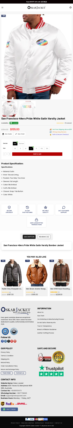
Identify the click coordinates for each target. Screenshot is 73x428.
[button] (2, 7)
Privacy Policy (15, 423)
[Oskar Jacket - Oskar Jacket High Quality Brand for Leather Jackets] (36, 7)
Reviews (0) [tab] (44, 237)
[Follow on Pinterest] (11, 341)
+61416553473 (16, 391)
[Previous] (5, 56)
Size (4, 148)
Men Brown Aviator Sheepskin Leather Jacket (36, 289)
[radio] (15, 143)
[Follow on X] (8, 341)
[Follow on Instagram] (5, 341)
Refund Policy (49, 423)
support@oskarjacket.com (16, 396)
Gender (5, 143)
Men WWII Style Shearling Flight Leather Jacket (60, 289)
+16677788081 (21, 393)
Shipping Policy (39, 423)
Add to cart (37, 154)
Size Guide (8, 134)
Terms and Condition (27, 423)
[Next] (68, 56)
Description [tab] (29, 237)
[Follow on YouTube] (15, 341)
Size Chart (21, 134)
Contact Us (58, 423)
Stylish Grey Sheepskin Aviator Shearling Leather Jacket (12, 289)
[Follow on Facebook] (2, 341)
